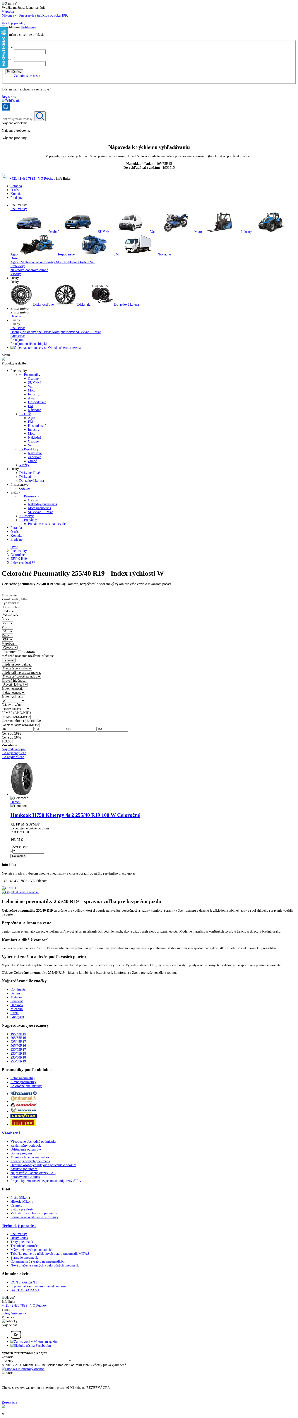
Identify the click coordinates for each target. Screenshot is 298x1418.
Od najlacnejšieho (14, 753)
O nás (14, 190)
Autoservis (17, 336)
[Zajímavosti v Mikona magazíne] (34, 1341)
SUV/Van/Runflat (88, 332)
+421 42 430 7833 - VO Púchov (33, 178)
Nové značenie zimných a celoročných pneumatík (44, 1265)
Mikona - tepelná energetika (29, 1157)
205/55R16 (18, 1038)
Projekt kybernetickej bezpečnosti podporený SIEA (45, 1181)
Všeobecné (11, 1133)
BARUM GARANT (24, 1290)
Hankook (16, 1005)
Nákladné (164, 254)
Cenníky (16, 1205)
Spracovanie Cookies (25, 1177)
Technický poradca (19, 1225)
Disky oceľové (43, 304)
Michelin (16, 1009)
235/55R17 (18, 1049)
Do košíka (18, 856)
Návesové (17, 270)
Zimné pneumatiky (23, 1082)
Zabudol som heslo (27, 76)
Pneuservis (17, 328)
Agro (14, 262)
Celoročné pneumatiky (26, 1086)
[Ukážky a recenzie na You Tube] (15, 1338)
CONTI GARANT (23, 1282)
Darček (15, 802)
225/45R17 (18, 1041)
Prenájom (17, 340)
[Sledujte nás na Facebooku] (30, 1345)
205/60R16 (18, 1045)
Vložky (15, 274)
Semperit (16, 1001)
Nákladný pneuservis (37, 332)
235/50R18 (18, 1057)
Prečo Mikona (20, 1197)
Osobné (54, 231)
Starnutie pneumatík (24, 1257)
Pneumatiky (18, 209)
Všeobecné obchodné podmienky (33, 1141)
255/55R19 (18, 1061)
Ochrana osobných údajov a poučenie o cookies (43, 1165)
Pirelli (14, 1013)
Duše (14, 258)
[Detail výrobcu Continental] (23, 1101)
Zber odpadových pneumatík (30, 1161)
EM (116, 254)
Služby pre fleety (22, 1209)
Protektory (17, 266)
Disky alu (83, 304)
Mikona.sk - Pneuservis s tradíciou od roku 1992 (35, 15)
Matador (16, 997)
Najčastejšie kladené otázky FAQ (33, 1173)
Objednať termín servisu (64, 347)
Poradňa (16, 186)
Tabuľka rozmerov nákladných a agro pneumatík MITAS (49, 1253)
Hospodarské (34, 262)
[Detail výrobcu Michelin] (23, 1111)
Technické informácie (25, 1246)
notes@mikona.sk (14, 1313)
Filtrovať (8, 660)
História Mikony (21, 1201)
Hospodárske (65, 254)
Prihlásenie (28, 27)
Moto (198, 231)
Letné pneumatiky (22, 1078)
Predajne (16, 197)
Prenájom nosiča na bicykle (29, 344)
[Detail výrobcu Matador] (23, 1105)
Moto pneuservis (64, 332)
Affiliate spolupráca (24, 1169)
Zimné (43, 270)
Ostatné (15, 316)
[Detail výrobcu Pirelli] (23, 1124)
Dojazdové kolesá (126, 304)
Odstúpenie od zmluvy (26, 1149)
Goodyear (17, 1017)
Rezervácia (9, 1402)
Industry (246, 231)
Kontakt (16, 194)
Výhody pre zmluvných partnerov (33, 1213)
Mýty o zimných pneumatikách (31, 1249)
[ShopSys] (23, 1369)
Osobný (16, 332)
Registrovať (10, 97)
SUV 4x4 (104, 231)
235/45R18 (18, 1053)
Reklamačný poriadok (25, 1145)
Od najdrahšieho (13, 757)
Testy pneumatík (21, 1242)
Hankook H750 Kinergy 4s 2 (75, 815)
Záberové (32, 270)
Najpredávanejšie (14, 749)
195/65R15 (18, 1034)
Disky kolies (19, 1238)
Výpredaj (8, 11)
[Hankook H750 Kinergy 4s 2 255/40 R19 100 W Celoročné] (21, 794)
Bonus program (21, 1153)
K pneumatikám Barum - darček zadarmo (38, 1286)
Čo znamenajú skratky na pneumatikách (37, 1261)
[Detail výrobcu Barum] (23, 1094)
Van (152, 231)
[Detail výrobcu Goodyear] (23, 1117)
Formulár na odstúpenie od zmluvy (34, 1217)
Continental (18, 989)
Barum (15, 993)
